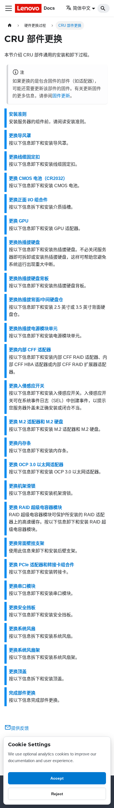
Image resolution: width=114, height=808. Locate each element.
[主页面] (9, 25)
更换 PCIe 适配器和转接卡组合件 (41, 564)
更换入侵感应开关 (26, 386)
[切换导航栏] (8, 8)
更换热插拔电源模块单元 (33, 328)
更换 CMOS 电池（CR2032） (38, 178)
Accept (57, 778)
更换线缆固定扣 (24, 157)
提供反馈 (20, 728)
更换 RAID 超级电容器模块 (35, 507)
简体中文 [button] (81, 8)
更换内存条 (20, 443)
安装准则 (18, 114)
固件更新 (61, 95)
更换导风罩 (20, 135)
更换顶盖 (18, 671)
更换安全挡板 (22, 607)
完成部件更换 (22, 693)
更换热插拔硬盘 (24, 242)
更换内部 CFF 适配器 (30, 349)
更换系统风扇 (22, 628)
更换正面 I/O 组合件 (28, 199)
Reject (57, 794)
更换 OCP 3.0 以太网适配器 (36, 464)
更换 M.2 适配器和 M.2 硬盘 (36, 421)
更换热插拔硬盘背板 (29, 278)
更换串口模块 (22, 586)
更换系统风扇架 (24, 650)
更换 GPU (18, 221)
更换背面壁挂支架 (26, 543)
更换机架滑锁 (22, 486)
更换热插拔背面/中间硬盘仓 (36, 299)
